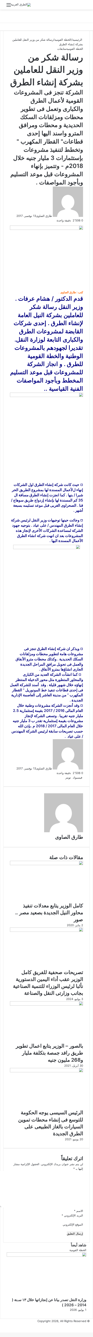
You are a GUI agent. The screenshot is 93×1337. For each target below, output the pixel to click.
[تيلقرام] (59, 777)
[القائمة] (8, 6)
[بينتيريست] (63, 777)
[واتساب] (60, 777)
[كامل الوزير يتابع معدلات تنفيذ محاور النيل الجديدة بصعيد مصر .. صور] (46, 864)
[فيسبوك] (92, 1325)
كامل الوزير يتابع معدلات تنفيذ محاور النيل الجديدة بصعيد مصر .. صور (49, 913)
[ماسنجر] (62, 777)
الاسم (78, 1211)
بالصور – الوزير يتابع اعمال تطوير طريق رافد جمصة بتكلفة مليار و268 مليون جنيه (49, 1053)
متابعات (61, 48)
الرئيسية (77, 39)
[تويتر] (91, 1325)
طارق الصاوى (44, 216)
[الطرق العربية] (21, 4)
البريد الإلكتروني (72, 1215)
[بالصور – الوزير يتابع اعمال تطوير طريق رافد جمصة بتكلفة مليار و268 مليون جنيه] (46, 1004)
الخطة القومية (62, 39)
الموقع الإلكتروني (73, 1224)
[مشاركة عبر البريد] (58, 777)
